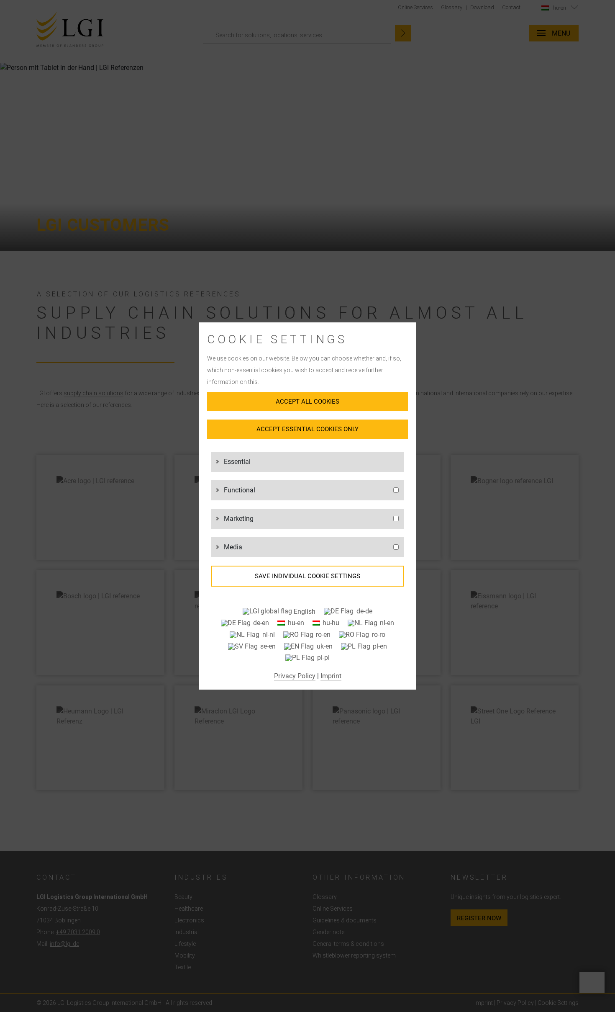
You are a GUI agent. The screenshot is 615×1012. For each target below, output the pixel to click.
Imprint (330, 676)
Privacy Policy (294, 676)
